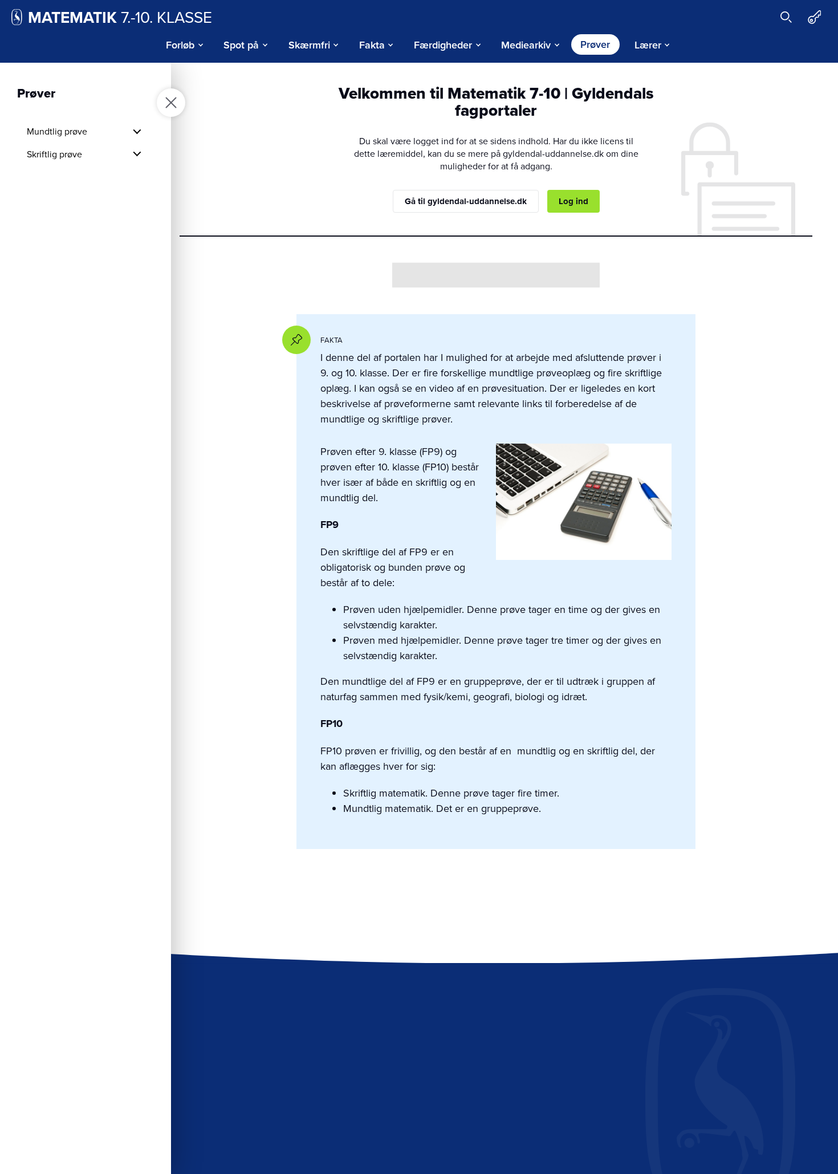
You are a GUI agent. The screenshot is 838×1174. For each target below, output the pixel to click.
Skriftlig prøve (54, 154)
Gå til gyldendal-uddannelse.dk (466, 201)
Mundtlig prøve (57, 131)
